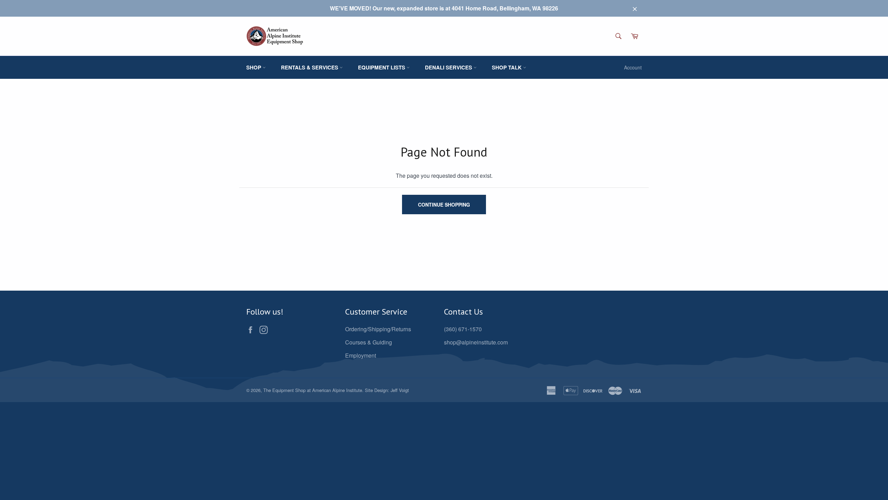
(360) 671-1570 (463, 329)
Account (633, 67)
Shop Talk (507, 67)
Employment (360, 355)
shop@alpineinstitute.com (476, 342)
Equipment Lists (382, 67)
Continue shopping (444, 204)
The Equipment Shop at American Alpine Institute (312, 390)
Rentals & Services (310, 67)
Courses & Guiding (368, 342)
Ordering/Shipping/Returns (378, 329)
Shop (254, 67)
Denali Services (449, 67)
